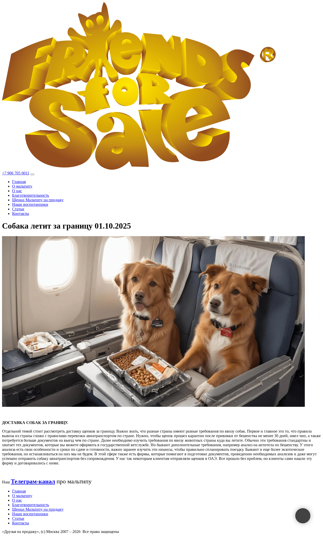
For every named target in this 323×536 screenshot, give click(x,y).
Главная (19, 182)
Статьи (18, 209)
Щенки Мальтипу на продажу (38, 200)
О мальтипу (22, 186)
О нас (17, 191)
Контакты (20, 213)
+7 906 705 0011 (15, 173)
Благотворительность (30, 195)
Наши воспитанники (30, 204)
